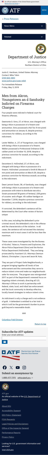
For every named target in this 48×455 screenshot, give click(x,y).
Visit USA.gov (8, 450)
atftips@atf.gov (24, 378)
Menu (44, 10)
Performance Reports (11, 433)
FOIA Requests (8, 419)
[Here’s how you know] (24, 3)
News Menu (9, 26)
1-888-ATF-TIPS (9, 378)
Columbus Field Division (12, 320)
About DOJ (6, 406)
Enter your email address (13, 335)
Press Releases (11, 19)
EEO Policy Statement (11, 415)
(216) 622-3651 (8, 78)
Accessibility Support (11, 411)
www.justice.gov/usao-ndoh (14, 81)
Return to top (40, 324)
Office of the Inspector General (15, 428)
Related (7, 37)
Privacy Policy (8, 437)
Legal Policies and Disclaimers (15, 424)
